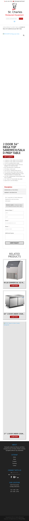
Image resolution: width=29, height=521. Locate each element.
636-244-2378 (8, 1)
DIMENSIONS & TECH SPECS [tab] (11, 190)
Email (7, 220)
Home (4, 27)
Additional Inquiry (9, 233)
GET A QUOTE (8, 157)
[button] (23, 35)
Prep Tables (16, 27)
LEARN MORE (14, 285)
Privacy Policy (22, 518)
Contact (14, 465)
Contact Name (9, 210)
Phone (7, 226)
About (14, 459)
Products (9, 27)
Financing (14, 463)
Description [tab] (8, 187)
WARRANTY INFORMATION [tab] (10, 192)
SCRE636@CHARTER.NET (19, 1)
